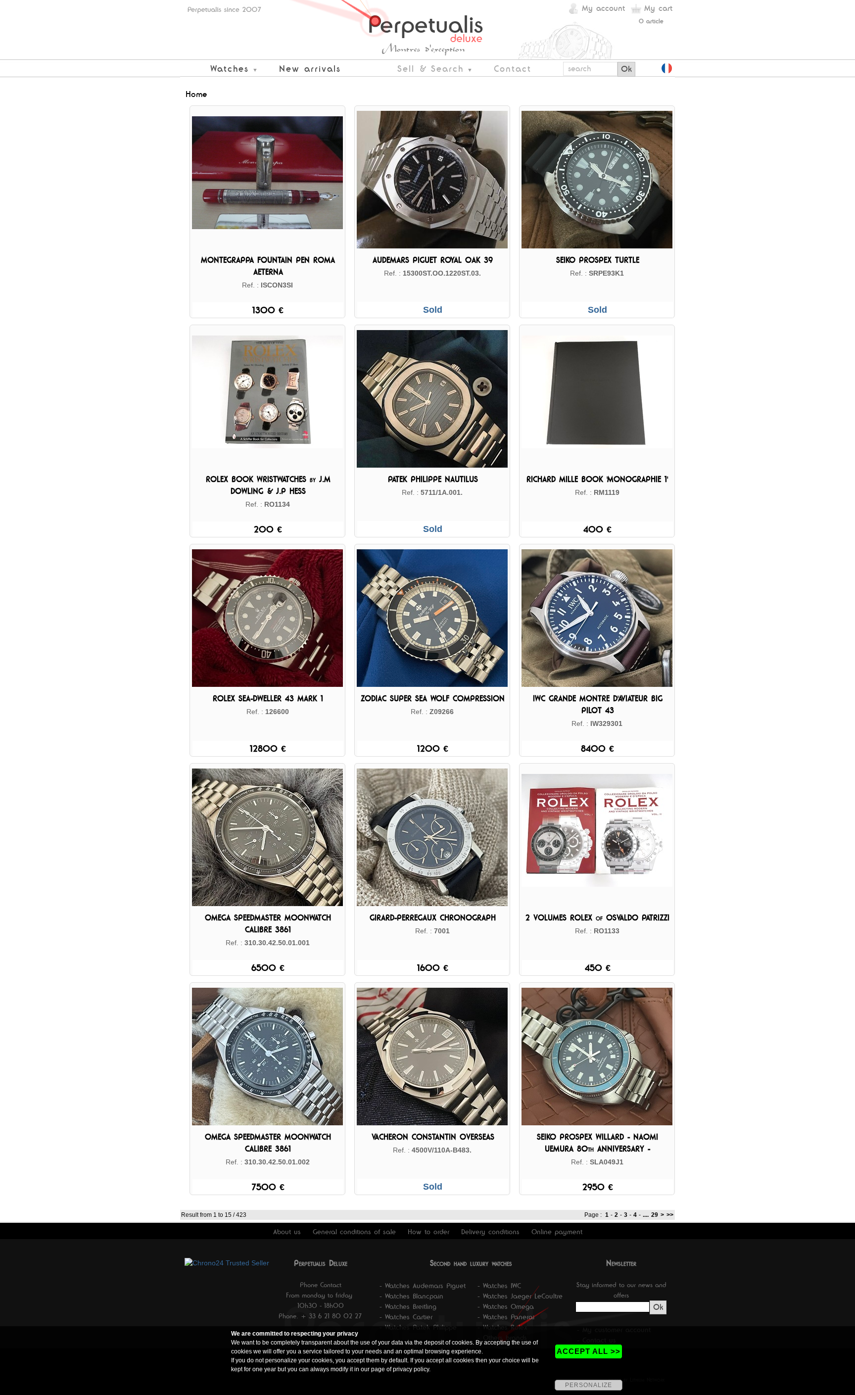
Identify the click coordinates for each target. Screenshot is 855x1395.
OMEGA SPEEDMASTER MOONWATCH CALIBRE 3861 (268, 924)
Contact (512, 68)
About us (287, 1231)
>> (669, 1214)
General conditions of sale (354, 1231)
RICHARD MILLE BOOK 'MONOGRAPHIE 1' (597, 479)
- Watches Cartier (406, 1316)
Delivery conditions (490, 1231)
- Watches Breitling (408, 1306)
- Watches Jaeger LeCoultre (520, 1296)
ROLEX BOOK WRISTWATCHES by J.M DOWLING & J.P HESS (268, 485)
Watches (229, 68)
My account (603, 8)
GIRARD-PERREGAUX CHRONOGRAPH (433, 918)
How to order (428, 1231)
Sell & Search (430, 68)
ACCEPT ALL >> (588, 1351)
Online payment (556, 1231)
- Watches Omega (505, 1306)
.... (646, 1214)
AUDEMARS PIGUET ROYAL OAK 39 (433, 260)
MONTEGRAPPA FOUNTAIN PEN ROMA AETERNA (268, 266)
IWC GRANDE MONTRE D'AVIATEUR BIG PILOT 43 (598, 704)
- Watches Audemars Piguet (423, 1285)
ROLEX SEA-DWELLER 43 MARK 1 (268, 698)
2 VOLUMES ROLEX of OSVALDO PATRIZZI (597, 918)
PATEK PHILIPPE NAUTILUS (433, 479)
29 (654, 1214)
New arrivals (310, 68)
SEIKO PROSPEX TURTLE (597, 260)
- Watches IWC (499, 1285)
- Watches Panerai (505, 1316)
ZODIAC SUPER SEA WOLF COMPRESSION (433, 698)
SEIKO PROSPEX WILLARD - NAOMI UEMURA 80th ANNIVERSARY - (597, 1143)
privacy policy (411, 1369)
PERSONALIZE (588, 1385)
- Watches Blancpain (411, 1296)
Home (196, 94)
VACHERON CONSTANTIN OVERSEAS (433, 1137)
